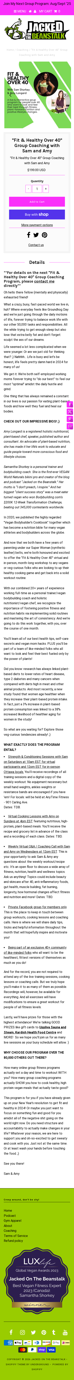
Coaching (22, 50)
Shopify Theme (16, 1364)
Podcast (10, 1216)
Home (10, 50)
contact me (44, 281)
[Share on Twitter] (36, 236)
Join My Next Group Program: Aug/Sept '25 (37, 4)
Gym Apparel (12, 1221)
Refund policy (13, 1241)
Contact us (36, 245)
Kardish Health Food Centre (35, 1032)
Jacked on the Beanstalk (48, 1359)
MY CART (49, 11)
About (8, 1226)
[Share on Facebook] (28, 236)
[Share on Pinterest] (44, 236)
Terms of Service (16, 1236)
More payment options (37, 225)
